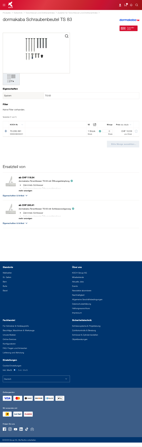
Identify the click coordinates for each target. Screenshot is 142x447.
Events (75, 286)
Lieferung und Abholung (13, 352)
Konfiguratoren (9, 343)
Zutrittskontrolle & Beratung (84, 330)
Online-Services (9, 339)
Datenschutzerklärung (81, 304)
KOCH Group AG (79, 273)
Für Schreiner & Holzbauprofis (16, 326)
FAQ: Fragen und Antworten (15, 348)
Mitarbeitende (78, 277)
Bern (5, 281)
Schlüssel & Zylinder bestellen (85, 335)
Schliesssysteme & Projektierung (86, 326)
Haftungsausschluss (81, 308)
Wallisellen (7, 273)
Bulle (5, 286)
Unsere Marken (9, 335)
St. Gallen (7, 277)
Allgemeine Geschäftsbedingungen (87, 299)
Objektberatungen (80, 339)
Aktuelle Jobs (78, 281)
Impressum (77, 313)
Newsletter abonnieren (81, 290)
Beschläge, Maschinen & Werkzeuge (18, 330)
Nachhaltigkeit (78, 295)
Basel (5, 290)
